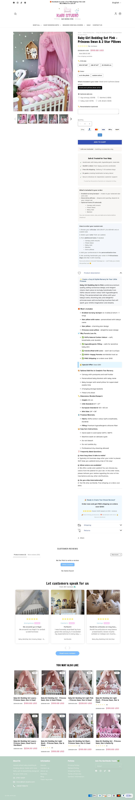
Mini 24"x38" (83, 65)
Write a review (67, 565)
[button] (15, 14)
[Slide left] (15, 119)
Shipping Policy (74, 771)
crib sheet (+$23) (104, 101)
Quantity (80, 120)
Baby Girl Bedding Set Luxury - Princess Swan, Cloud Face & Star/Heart (25, 743)
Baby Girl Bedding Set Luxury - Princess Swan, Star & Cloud (25, 699)
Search (43, 765)
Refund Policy (73, 768)
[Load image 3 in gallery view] (43, 119)
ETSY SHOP (20, 778)
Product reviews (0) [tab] (20, 554)
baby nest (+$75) (87, 101)
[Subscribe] (119, 766)
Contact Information (76, 777)
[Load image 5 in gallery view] (63, 119)
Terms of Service (74, 774)
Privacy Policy (73, 765)
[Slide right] (71, 119)
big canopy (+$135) (88, 98)
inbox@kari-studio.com (25, 782)
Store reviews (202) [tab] (34, 554)
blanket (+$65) (105, 98)
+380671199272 (22, 786)
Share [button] (82, 538)
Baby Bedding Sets (88, 32)
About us (44, 771)
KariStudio (13, 795)
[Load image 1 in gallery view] (22, 119)
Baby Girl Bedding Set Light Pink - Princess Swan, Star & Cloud (80, 699)
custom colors (97, 75)
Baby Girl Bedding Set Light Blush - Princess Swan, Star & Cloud (107, 700)
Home (79, 32)
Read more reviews (67, 653)
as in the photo (84, 75)
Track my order (46, 780)
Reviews (44, 774)
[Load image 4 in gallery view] (53, 119)
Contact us (45, 768)
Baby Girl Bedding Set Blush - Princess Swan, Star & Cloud (79, 742)
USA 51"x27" (95, 65)
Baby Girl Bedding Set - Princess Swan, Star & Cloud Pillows (53, 699)
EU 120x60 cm (106, 65)
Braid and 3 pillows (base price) (90, 88)
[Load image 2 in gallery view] (32, 119)
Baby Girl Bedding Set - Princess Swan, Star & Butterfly (108, 742)
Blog (42, 777)
